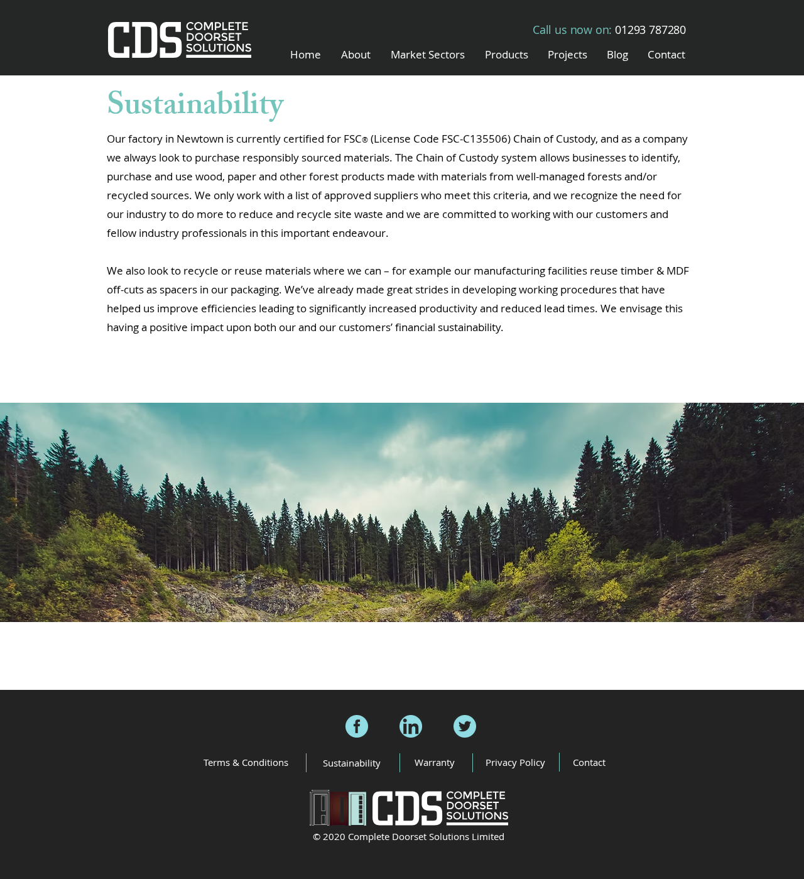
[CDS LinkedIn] (410, 726)
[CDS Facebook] (356, 726)
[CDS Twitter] (465, 726)
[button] (428, 54)
